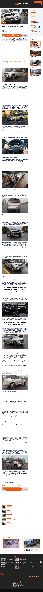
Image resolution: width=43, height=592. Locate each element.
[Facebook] (35, 2)
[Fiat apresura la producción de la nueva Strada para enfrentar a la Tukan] (4, 523)
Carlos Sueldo (6, 31)
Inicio (2, 24)
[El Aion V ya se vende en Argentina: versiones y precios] (4, 507)
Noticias (8, 522)
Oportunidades (33, 21)
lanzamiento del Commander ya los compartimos (14, 61)
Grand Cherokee (13, 41)
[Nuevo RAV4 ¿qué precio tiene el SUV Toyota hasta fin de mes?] (4, 515)
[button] (2, 3)
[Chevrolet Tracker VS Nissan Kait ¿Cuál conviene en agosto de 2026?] (3, 567)
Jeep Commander (5, 38)
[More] (27, 31)
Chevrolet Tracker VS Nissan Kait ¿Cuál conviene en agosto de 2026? (9, 567)
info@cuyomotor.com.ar (19, 584)
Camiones (33, 54)
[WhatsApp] (19, 31)
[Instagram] (37, 2)
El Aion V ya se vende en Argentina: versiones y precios (15, 506)
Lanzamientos (33, 12)
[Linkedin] (21, 31)
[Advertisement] (15, 54)
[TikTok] (39, 2)
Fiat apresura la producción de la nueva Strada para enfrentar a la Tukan (35, 32)
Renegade (18, 217)
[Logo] (21, 3)
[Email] (23, 31)
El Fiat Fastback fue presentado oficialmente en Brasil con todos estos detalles (31, 550)
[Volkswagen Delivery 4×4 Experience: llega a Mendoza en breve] (4, 511)
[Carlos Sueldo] (3, 31)
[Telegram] (25, 31)
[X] (41, 2)
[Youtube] (41, 4)
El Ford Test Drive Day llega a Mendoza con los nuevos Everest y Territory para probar (35, 27)
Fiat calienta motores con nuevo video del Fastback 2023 (10, 550)
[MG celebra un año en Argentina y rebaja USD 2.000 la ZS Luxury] (3, 563)
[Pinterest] (17, 31)
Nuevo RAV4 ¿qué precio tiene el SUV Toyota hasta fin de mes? (35, 22)
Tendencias (4, 22)
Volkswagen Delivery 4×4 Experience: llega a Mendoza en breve (35, 57)
